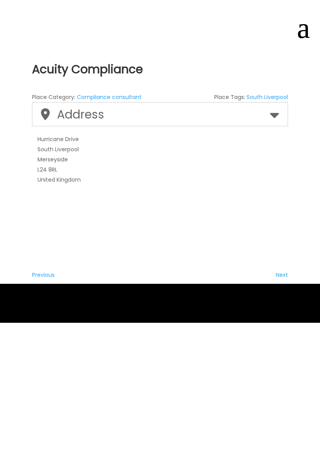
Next (282, 275)
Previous (43, 275)
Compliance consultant (109, 97)
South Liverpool (267, 97)
